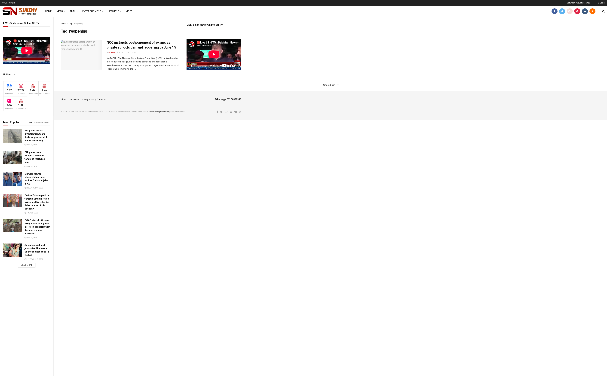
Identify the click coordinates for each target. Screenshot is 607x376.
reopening (78, 24)
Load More (26, 265)
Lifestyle (113, 11)
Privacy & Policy (89, 99)
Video (129, 11)
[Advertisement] (330, 88)
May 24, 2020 (31, 145)
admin (112, 52)
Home (48, 11)
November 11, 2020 (34, 188)
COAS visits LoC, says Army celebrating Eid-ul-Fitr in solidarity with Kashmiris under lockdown (37, 227)
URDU (4, 3)
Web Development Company (161, 112)
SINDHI (12, 3)
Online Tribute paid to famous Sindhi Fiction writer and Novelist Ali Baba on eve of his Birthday (37, 202)
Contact (102, 99)
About (64, 99)
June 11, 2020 (124, 52)
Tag (70, 24)
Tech (73, 11)
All (30, 122)
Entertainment (91, 11)
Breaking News (41, 122)
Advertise (74, 99)
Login (602, 3)
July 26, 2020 (32, 213)
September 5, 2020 (34, 259)
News (60, 11)
